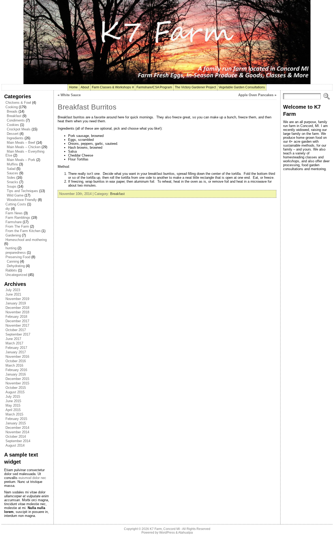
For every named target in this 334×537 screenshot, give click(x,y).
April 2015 (13, 410)
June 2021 (13, 294)
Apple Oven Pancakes (255, 95)
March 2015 (14, 414)
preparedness (15, 253)
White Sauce (71, 95)
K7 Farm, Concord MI (165, 529)
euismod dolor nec (32, 478)
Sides (11, 178)
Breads (12, 111)
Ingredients (15, 138)
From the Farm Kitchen (22, 231)
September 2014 (17, 441)
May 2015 (12, 405)
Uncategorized (16, 275)
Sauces (12, 173)
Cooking (11, 107)
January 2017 (15, 352)
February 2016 (16, 370)
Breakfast (14, 116)
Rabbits (11, 270)
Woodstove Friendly (22, 200)
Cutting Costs (15, 204)
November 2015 (17, 383)
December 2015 (17, 379)
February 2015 (16, 419)
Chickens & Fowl (18, 103)
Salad (11, 169)
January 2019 (15, 303)
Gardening (13, 235)
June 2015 (13, 401)
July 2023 (12, 290)
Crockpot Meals (19, 129)
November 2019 (17, 299)
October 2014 (15, 436)
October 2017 (15, 330)
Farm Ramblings (17, 218)
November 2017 (17, 325)
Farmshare (13, 222)
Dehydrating (16, 266)
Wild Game (15, 195)
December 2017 (17, 321)
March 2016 (14, 365)
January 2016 (15, 374)
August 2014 (15, 445)
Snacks (12, 182)
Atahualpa (185, 532)
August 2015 (15, 392)
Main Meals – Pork (21, 160)
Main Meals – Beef (21, 143)
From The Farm (17, 226)
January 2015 (15, 423)
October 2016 (15, 361)
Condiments (16, 120)
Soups (11, 186)
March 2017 (14, 343)
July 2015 (12, 397)
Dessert (13, 134)
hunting (10, 248)
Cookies (13, 125)
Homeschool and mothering (26, 240)
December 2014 (17, 428)
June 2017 (13, 339)
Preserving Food (17, 257)
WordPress (167, 532)
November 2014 (17, 432)
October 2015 (15, 388)
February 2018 (16, 317)
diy (7, 209)
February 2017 (16, 348)
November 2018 (17, 312)
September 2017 (17, 334)
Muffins (12, 164)
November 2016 (17, 357)
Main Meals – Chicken (23, 147)
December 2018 (17, 308)
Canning (13, 261)
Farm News (14, 213)
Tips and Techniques (22, 191)
